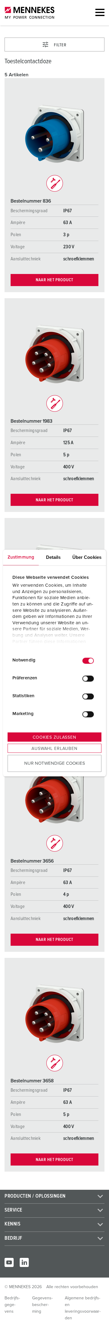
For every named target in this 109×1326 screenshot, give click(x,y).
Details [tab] (53, 556)
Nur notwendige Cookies (54, 763)
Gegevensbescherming (42, 1305)
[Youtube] (9, 1262)
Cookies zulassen (54, 737)
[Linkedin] (24, 1262)
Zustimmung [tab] (21, 557)
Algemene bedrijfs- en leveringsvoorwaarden (83, 1308)
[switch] (88, 679)
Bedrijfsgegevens (12, 1305)
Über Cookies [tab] (86, 556)
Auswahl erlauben (54, 748)
